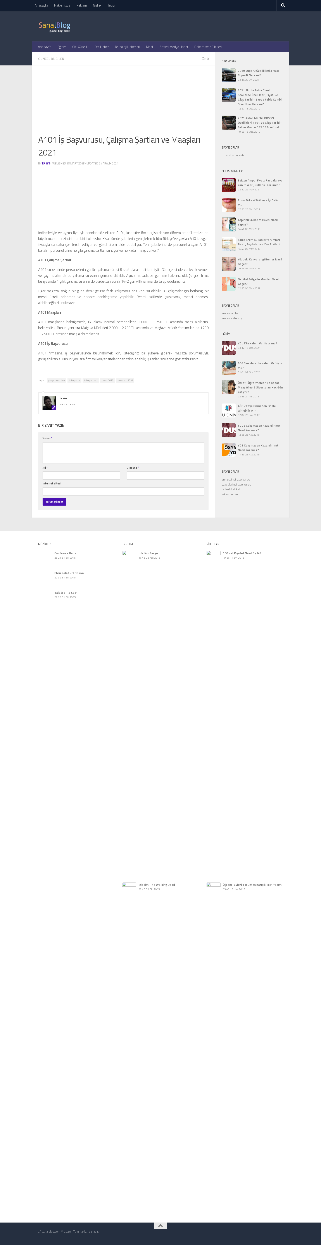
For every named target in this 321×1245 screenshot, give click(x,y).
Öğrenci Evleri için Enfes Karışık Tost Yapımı (252, 884)
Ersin (46, 163)
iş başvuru (74, 380)
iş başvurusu (90, 380)
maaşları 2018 (125, 380)
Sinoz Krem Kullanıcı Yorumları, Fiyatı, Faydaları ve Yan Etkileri (259, 241)
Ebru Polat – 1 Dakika (69, 573)
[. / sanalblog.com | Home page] (54, 26)
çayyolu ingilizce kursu (236, 484)
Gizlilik (97, 5)
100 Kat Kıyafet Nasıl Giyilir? (242, 553)
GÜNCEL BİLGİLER (51, 58)
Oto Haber (102, 46)
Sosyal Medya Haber (174, 46)
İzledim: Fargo (148, 553)
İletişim (112, 5)
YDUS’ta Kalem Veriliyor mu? (257, 343)
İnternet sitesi (52, 483)
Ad (45, 467)
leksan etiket (230, 494)
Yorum (47, 438)
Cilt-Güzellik (80, 46)
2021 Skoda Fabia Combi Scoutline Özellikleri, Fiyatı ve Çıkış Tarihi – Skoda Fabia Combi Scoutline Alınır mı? (259, 97)
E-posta (133, 467)
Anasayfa (41, 5)
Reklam (81, 5)
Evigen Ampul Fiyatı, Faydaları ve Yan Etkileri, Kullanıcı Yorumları (260, 182)
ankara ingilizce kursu (236, 479)
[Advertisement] (123, 102)
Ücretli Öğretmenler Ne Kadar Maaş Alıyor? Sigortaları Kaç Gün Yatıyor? (260, 387)
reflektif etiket (231, 489)
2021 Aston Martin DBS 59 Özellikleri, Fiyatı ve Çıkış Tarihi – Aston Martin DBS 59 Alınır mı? (260, 122)
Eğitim (61, 46)
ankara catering (232, 318)
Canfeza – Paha (65, 553)
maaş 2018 (107, 380)
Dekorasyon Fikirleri (208, 46)
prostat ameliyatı (233, 155)
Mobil (150, 46)
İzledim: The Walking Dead (156, 884)
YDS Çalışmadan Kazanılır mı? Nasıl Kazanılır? (258, 447)
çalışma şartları (56, 380)
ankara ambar (231, 313)
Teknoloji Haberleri (127, 46)
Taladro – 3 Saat (66, 592)
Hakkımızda (62, 5)
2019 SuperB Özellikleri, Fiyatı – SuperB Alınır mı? (259, 72)
